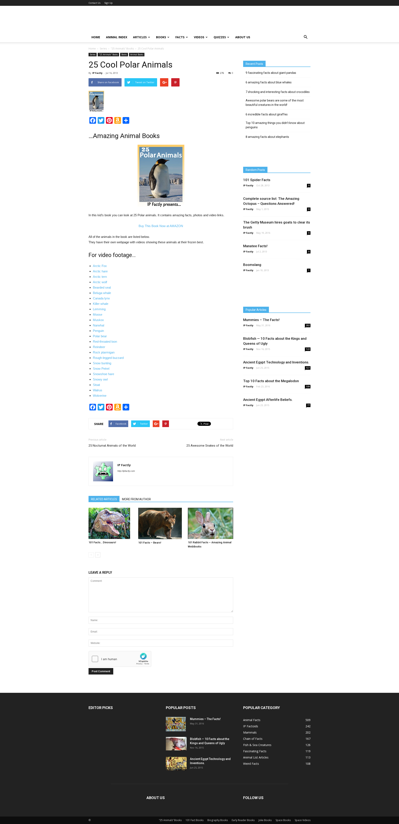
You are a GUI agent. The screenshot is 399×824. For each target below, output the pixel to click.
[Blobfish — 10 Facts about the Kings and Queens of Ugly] (176, 743)
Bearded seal (102, 287)
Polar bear (100, 336)
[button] (305, 37)
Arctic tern (100, 276)
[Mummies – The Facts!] (176, 724)
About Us (242, 37)
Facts (180, 37)
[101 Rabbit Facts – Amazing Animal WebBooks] (210, 523)
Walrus (97, 390)
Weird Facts (251, 764)
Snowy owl (100, 379)
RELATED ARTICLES (104, 499)
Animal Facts (251, 720)
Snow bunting (102, 363)
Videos (199, 37)
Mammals (250, 732)
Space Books (283, 820)
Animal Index (116, 37)
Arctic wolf (100, 282)
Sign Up (108, 2)
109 (308, 386)
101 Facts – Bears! (149, 542)
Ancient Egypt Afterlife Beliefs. (268, 400)
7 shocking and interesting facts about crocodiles (278, 92)
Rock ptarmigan (104, 352)
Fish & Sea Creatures (257, 745)
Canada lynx (101, 298)
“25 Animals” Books (170, 820)
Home (95, 37)
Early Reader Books (243, 820)
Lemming (99, 309)
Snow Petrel (101, 368)
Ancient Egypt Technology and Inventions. (276, 362)
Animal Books (136, 54)
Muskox (98, 320)
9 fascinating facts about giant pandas (271, 72)
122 (308, 349)
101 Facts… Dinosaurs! (102, 542)
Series (103, 48)
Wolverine (99, 395)
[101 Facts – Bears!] (160, 523)
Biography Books (217, 820)
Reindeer (99, 347)
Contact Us (94, 2)
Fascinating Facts (254, 751)
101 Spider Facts (256, 180)
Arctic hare (100, 271)
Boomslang (252, 265)
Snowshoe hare (103, 374)
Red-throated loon (105, 341)
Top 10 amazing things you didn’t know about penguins (275, 125)
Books (161, 37)
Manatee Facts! (255, 246)
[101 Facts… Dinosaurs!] (111, 523)
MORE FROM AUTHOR (136, 499)
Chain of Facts (252, 739)
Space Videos (302, 820)
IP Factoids (250, 726)
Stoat (96, 385)
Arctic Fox (100, 266)
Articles (140, 37)
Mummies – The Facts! (261, 320)
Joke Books (265, 820)
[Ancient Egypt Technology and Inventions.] (176, 763)
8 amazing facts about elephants (267, 136)
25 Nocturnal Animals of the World (112, 445)
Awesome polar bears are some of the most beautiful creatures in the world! (275, 102)
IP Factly (97, 72)
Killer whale (100, 303)
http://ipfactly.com (126, 471)
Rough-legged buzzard (108, 357)
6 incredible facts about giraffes (267, 114)
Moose (97, 314)
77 (308, 405)
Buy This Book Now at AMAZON (161, 226)
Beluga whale (102, 293)
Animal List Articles (255, 757)
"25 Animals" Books (122, 48)
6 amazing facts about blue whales (269, 82)
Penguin (98, 330)
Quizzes (220, 37)
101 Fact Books (194, 820)
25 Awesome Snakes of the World (209, 445)
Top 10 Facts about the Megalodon (271, 381)
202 (308, 325)
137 (308, 367)
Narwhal (98, 325)
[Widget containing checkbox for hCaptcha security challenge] (120, 659)
